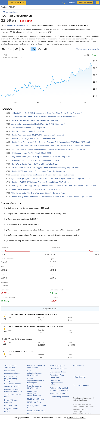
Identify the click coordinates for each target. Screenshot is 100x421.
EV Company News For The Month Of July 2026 (31, 153)
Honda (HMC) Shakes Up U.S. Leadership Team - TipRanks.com (38, 171)
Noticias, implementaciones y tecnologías (35, 380)
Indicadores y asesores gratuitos (12, 372)
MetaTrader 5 (78, 365)
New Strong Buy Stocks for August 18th (27, 131)
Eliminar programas (35, 414)
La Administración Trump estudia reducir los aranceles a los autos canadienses (44, 117)
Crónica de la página (58, 369)
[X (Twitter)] (82, 394)
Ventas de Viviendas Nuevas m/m (22, 351)
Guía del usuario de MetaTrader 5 (35, 387)
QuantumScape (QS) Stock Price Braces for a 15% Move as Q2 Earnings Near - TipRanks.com (50, 178)
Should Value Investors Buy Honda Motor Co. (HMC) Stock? (36, 189)
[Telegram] (78, 394)
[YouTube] (87, 394)
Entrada (71, 3)
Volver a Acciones (10, 12)
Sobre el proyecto (57, 365)
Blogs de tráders (11, 409)
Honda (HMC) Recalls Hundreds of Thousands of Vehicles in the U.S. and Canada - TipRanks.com (51, 197)
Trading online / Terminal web (10, 366)
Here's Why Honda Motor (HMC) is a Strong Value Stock (34, 164)
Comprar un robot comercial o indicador (13, 390)
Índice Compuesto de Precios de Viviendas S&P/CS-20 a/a (32, 314)
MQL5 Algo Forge (34, 402)
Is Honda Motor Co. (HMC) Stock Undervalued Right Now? (35, 160)
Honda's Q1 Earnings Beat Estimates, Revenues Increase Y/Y (36, 138)
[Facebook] (74, 394)
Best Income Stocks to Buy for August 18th (28, 128)
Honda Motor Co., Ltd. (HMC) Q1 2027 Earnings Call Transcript (37, 135)
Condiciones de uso (58, 372)
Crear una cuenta (85, 3)
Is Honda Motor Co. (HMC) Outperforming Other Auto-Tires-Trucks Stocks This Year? (46, 113)
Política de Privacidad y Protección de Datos (59, 389)
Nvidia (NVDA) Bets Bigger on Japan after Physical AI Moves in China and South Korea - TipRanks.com (53, 186)
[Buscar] (63, 2)
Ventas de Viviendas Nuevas (20, 339)
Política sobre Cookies (76, 418)
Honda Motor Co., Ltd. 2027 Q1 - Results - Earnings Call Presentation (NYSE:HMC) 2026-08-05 (50, 142)
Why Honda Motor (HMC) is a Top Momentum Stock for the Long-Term (40, 157)
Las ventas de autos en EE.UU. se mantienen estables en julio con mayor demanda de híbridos (50, 146)
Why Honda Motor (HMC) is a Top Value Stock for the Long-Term (38, 193)
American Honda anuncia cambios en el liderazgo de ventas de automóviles (42, 175)
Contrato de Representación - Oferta (57, 382)
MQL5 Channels (79, 377)
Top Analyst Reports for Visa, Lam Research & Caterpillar (34, 120)
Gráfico (7, 412)
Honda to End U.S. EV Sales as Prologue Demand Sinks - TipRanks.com (41, 182)
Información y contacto (59, 397)
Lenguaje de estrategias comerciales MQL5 (35, 393)
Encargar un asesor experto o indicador (12, 385)
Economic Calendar (81, 385)
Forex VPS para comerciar (10, 401)
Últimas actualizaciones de (34, 373)
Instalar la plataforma (36, 411)
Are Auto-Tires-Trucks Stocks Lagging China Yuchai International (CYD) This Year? (45, 168)
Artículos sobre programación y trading (10, 378)
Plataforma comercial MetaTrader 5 (36, 366)
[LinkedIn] (91, 394)
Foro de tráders (10, 405)
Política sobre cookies (59, 393)
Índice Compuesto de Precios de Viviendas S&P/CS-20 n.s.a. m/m (35, 327)
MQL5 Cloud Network (36, 399)
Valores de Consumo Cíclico (17, 25)
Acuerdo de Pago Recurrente (57, 376)
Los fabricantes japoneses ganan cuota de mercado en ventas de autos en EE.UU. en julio (48, 149)
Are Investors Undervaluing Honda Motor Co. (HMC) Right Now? (38, 124)
